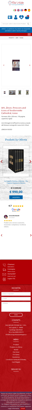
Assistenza (16, 357)
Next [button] (30, 65)
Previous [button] (3, 65)
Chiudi (23, 409)
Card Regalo (16, 362)
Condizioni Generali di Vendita (16, 360)
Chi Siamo (16, 355)
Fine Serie (16, 352)
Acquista (16, 197)
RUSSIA (21, 38)
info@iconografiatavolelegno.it (16, 335)
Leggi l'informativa (13, 409)
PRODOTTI (11, 38)
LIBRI (17, 38)
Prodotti (16, 345)
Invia (16, 315)
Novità (16, 350)
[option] (16, 65)
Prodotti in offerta (16, 347)
